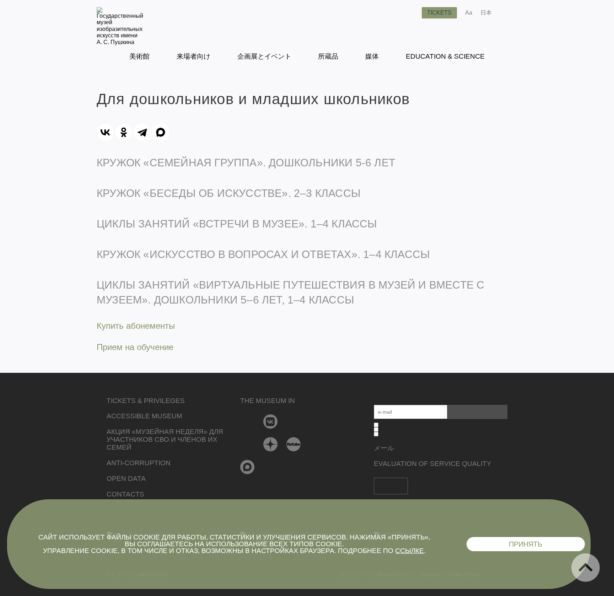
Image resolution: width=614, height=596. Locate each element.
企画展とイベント (264, 56)
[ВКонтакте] (105, 132)
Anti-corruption (139, 463)
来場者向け (193, 56)
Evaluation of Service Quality (432, 463)
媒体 (372, 56)
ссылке (409, 550)
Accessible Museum (144, 416)
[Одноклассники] (123, 132)
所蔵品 (328, 56)
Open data (126, 478)
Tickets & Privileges (146, 400)
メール (384, 448)
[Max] (247, 467)
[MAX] (160, 132)
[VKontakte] (270, 421)
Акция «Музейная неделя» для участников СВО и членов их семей (165, 439)
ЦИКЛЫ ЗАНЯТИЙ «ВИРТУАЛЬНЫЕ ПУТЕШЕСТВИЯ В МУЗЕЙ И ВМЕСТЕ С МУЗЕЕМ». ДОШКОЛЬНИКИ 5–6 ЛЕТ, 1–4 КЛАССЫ (290, 292)
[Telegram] (142, 132)
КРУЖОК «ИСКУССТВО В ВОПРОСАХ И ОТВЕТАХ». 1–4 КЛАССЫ (263, 254)
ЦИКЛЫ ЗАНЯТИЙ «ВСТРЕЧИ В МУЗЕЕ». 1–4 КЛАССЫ (237, 224)
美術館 (139, 56)
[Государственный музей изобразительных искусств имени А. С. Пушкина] (120, 42)
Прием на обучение (135, 347)
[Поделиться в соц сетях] (507, 12)
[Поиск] (411, 12)
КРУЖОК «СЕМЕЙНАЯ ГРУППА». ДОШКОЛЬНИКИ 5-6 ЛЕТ (246, 162)
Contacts (125, 494)
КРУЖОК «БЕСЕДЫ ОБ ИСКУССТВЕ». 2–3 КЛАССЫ (229, 193)
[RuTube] (293, 444)
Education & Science (445, 56)
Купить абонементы (136, 326)
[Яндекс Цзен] (270, 444)
